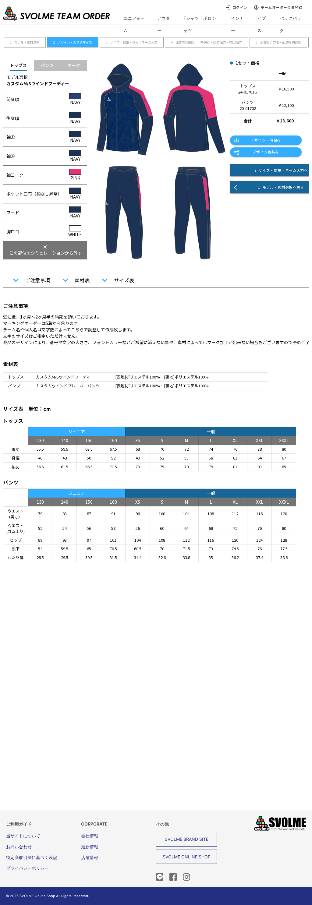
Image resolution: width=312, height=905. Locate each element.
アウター (163, 24)
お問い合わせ (19, 846)
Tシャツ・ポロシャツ (199, 24)
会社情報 (89, 835)
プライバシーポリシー (27, 868)
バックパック (290, 24)
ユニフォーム (134, 24)
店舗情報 (89, 857)
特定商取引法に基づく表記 (31, 857)
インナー (237, 24)
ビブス (261, 24)
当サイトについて (23, 835)
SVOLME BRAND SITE (186, 839)
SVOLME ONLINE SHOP (187, 856)
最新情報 (89, 846)
